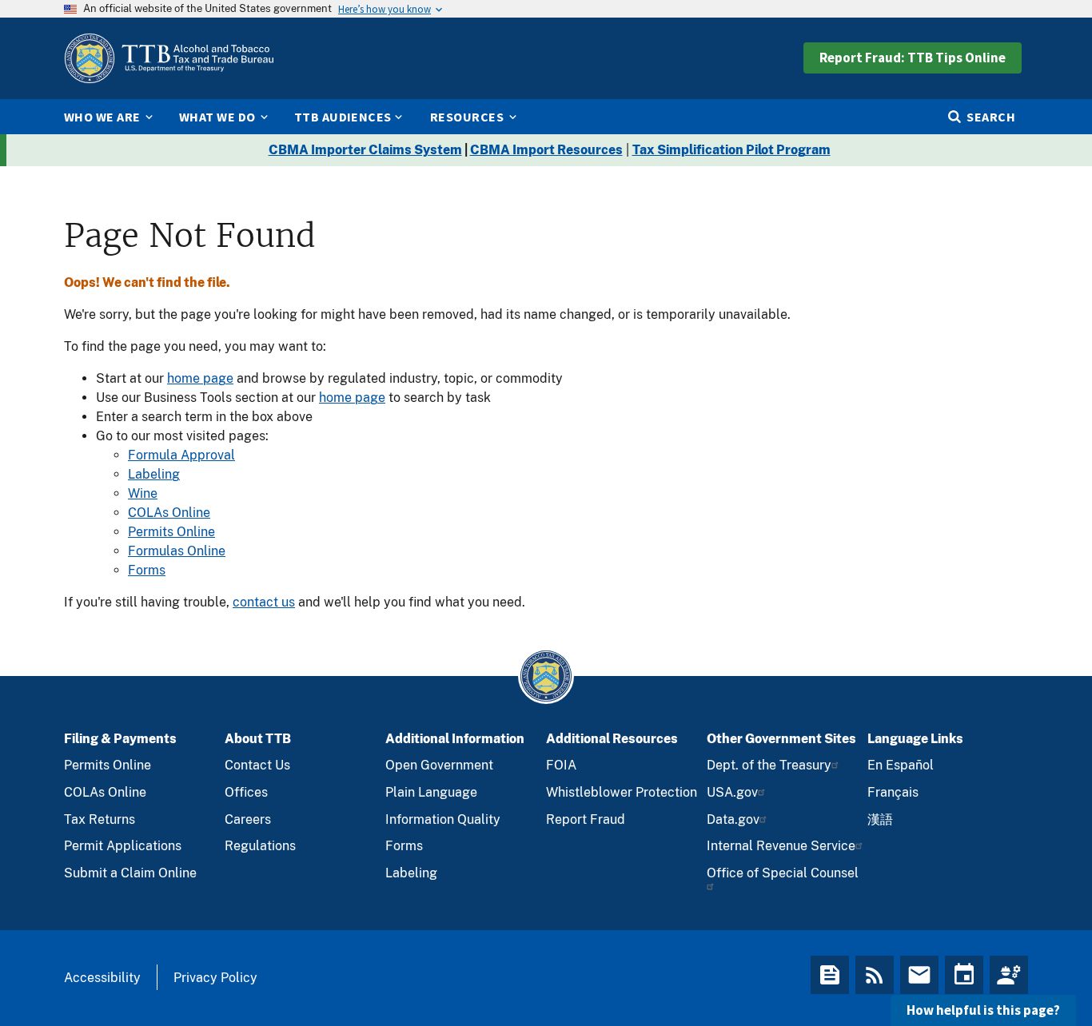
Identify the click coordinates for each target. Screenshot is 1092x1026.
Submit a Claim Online (130, 873)
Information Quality (442, 819)
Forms (146, 570)
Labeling (154, 474)
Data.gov (733, 819)
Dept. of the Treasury (769, 765)
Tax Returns (99, 819)
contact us (264, 602)
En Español (900, 765)
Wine (142, 493)
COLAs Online (169, 512)
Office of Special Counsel (783, 873)
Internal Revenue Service (781, 845)
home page (200, 378)
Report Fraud (585, 819)
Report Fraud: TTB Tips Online (912, 57)
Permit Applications (122, 845)
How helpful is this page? (983, 1010)
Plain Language (431, 792)
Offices (246, 792)
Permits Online (171, 531)
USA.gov (732, 792)
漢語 (880, 819)
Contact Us (257, 765)
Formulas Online (176, 551)
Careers (248, 819)
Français (893, 792)
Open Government (439, 765)
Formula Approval (181, 455)
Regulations (260, 845)
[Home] (168, 58)
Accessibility (102, 977)
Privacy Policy (215, 977)
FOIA (561, 765)
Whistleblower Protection (621, 792)
